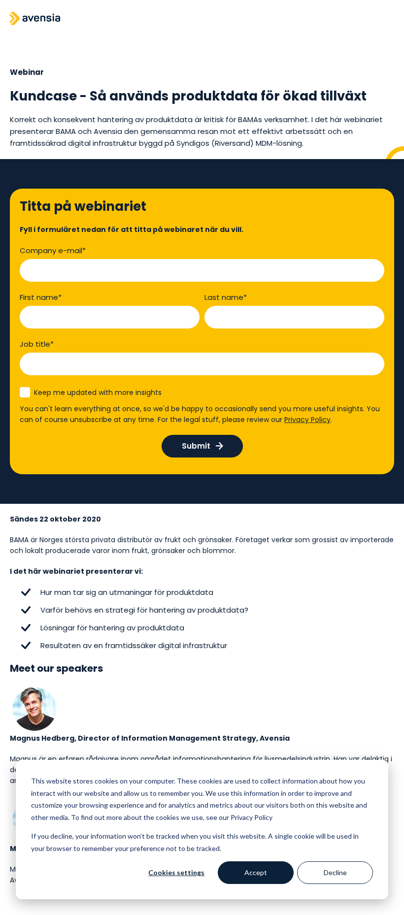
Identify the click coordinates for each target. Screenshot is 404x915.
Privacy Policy (307, 420)
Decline (335, 872)
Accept (255, 872)
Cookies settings (176, 872)
